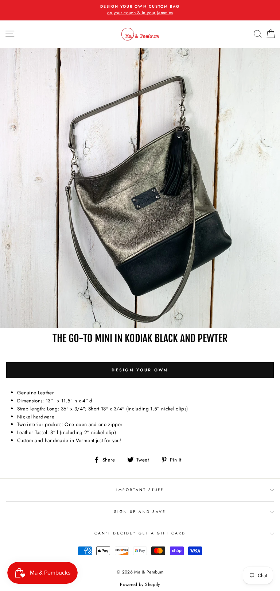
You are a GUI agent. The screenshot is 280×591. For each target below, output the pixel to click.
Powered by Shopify (140, 584)
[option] (140, 10)
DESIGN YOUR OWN (140, 370)
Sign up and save (140, 511)
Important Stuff (140, 489)
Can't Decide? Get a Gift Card (140, 533)
